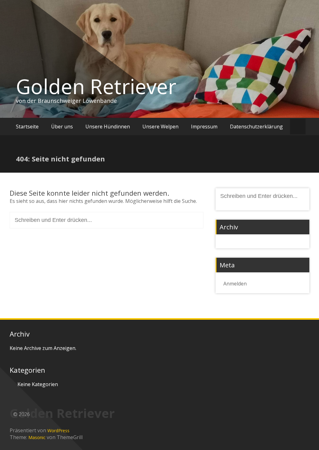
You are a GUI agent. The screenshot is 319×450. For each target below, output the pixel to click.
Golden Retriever (96, 86)
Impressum (204, 126)
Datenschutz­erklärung (256, 126)
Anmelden (235, 283)
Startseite (27, 126)
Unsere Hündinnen (107, 126)
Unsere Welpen (160, 126)
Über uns (62, 126)
